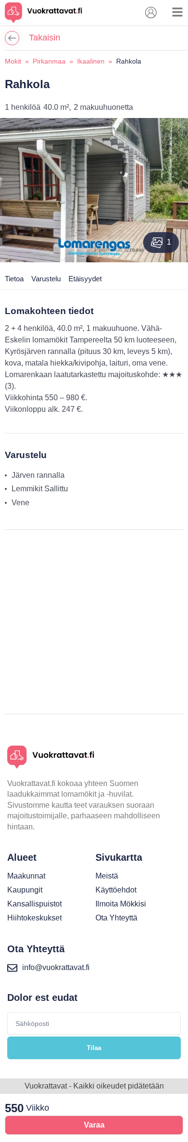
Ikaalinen (91, 61)
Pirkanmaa (49, 61)
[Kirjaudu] (151, 12)
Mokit (13, 61)
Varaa (94, 1125)
